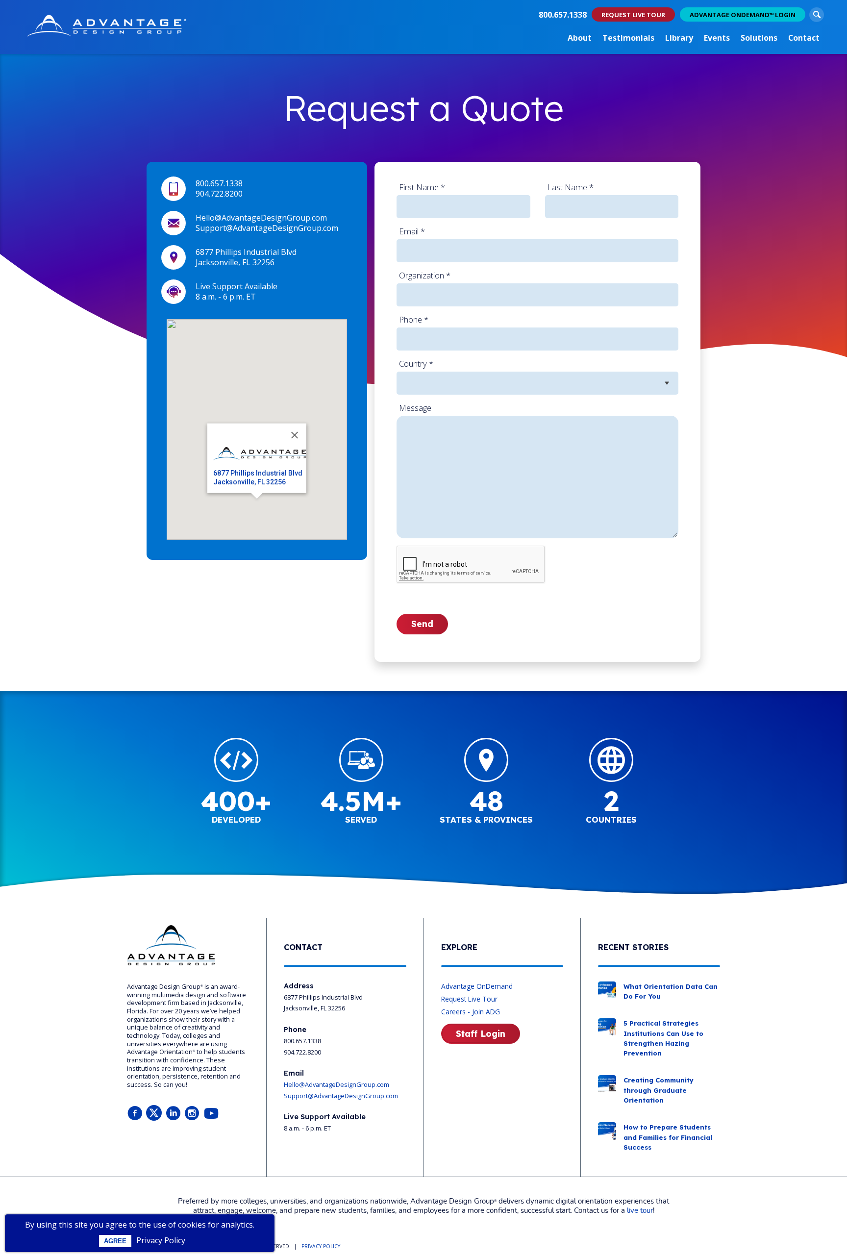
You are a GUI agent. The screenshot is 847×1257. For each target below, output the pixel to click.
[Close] (294, 435)
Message (415, 407)
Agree (115, 1241)
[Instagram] (192, 1113)
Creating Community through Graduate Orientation (658, 1090)
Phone (413, 319)
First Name (422, 187)
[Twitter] (154, 1113)
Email (412, 231)
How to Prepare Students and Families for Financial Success (667, 1137)
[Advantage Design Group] (106, 27)
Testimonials (628, 37)
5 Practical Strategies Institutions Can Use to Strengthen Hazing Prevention (663, 1038)
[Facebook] (135, 1113)
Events (717, 37)
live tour (640, 1210)
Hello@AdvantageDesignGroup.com (261, 217)
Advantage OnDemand (477, 986)
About (580, 37)
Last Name (571, 187)
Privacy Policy (160, 1240)
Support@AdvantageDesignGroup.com (267, 228)
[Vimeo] (211, 1113)
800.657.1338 (563, 14)
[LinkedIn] (173, 1113)
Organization (424, 275)
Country (416, 363)
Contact (804, 37)
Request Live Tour (469, 999)
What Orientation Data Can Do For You (670, 991)
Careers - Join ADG (470, 1011)
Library (679, 37)
